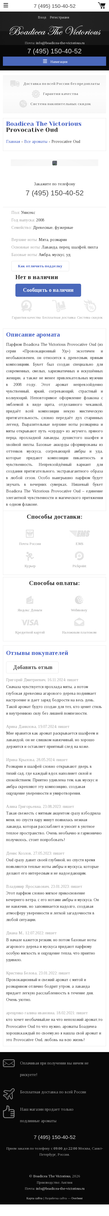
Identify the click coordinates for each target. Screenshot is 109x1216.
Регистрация (59, 17)
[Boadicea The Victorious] (54, 30)
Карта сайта (34, 1198)
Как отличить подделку (40, 266)
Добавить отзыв (33, 667)
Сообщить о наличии (48, 290)
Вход (42, 17)
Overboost (77, 1198)
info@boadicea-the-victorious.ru (60, 43)
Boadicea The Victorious (43, 123)
